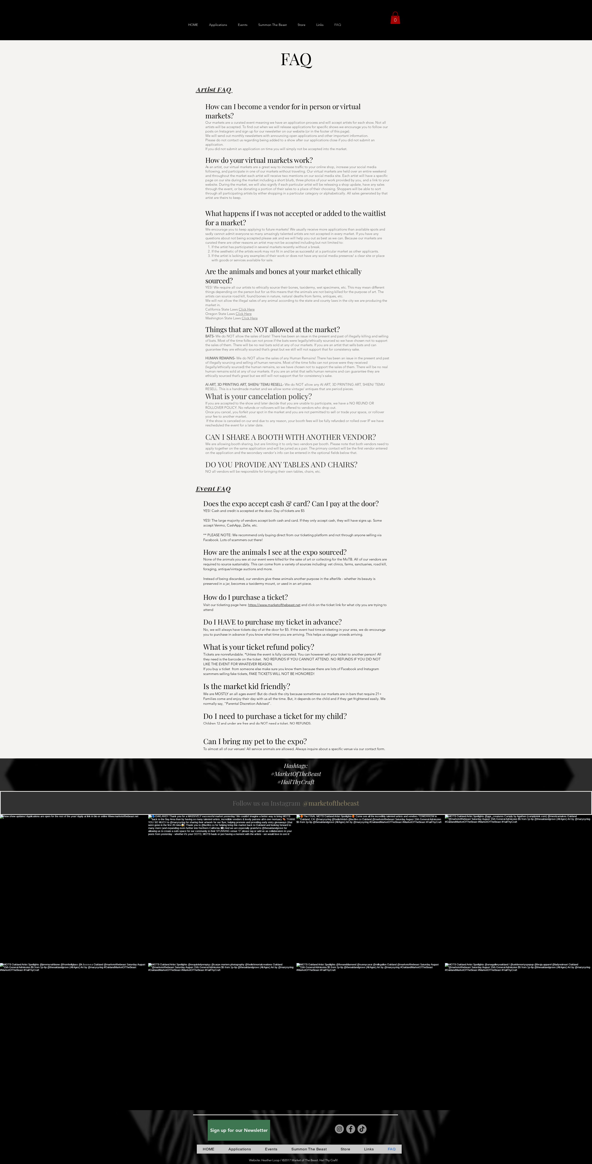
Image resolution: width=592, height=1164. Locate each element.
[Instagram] (339, 1128)
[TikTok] (362, 1128)
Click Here (247, 309)
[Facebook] (350, 1128)
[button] (395, 18)
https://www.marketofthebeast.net (274, 605)
